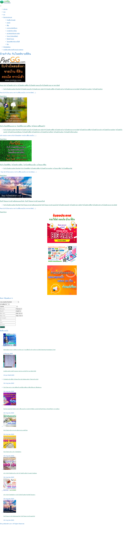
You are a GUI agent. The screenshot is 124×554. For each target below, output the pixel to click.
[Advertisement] (62, 541)
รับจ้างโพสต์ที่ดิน (25, 168)
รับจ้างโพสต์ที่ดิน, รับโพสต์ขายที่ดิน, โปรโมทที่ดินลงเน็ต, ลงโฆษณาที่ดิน (23, 165)
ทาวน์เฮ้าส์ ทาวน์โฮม (12, 31)
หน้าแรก (5, 9)
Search (2, 327)
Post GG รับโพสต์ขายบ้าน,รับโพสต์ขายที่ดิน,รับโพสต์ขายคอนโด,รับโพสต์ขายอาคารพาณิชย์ (30, 85)
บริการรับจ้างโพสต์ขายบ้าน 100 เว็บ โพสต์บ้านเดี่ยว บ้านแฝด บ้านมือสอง (20, 473)
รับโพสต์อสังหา (7, 47)
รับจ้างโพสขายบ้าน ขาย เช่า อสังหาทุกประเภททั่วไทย (15, 430)
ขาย (4, 12)
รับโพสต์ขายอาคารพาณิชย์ (71, 89)
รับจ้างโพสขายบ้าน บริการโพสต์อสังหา (12, 451)
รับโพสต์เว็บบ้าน (36, 132)
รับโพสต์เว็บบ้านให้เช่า (47, 132)
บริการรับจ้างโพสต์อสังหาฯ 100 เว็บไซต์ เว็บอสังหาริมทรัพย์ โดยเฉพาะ (19, 494)
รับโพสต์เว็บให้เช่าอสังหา (71, 132)
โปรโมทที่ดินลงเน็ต (67, 168)
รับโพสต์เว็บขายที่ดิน (85, 130)
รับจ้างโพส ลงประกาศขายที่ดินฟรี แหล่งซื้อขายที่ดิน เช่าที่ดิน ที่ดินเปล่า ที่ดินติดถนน (22, 387)
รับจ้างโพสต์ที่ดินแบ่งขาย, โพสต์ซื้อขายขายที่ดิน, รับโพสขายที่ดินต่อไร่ (22, 126)
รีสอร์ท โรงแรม (10, 39)
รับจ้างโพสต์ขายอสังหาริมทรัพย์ (12, 89)
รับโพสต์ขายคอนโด (26, 89)
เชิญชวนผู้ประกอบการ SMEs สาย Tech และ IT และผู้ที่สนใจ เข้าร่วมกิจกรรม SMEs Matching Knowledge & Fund (29, 349)
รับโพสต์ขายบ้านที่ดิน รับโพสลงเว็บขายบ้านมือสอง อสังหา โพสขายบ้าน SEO (20, 379)
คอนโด (8, 22)
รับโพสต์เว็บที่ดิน (26, 132)
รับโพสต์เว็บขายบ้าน (97, 130)
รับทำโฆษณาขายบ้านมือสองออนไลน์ (31, 205)
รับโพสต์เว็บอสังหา (97, 89)
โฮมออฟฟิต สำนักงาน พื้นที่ (13, 41)
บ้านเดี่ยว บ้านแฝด (11, 20)
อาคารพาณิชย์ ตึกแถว (12, 28)
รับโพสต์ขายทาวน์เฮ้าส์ (38, 89)
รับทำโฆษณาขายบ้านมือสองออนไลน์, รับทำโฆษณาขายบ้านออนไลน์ (22, 201)
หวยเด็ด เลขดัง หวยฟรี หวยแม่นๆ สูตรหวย (13, 49)
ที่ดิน (8, 25)
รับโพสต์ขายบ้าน (59, 89)
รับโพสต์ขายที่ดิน (49, 89)
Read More (3, 96)
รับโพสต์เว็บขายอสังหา (86, 89)
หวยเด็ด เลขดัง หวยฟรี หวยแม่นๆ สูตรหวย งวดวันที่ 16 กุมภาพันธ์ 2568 (19, 371)
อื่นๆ (8, 44)
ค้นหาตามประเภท (7, 17)
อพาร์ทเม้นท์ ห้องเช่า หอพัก (13, 33)
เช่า (4, 14)
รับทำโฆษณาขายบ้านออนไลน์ (50, 205)
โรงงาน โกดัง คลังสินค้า (12, 36)
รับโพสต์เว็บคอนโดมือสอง (15, 132)
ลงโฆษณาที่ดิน (57, 168)
